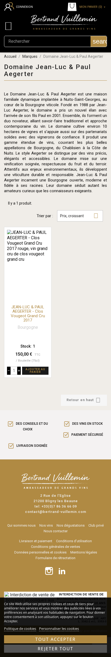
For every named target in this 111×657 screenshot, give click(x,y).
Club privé (96, 525)
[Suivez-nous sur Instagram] (49, 571)
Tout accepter (55, 639)
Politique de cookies (20, 628)
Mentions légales (83, 552)
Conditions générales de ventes (55, 547)
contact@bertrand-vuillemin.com (55, 512)
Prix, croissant (79, 215)
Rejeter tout (55, 649)
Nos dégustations (71, 525)
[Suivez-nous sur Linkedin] (62, 571)
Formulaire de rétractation (55, 558)
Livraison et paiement (35, 541)
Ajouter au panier (35, 370)
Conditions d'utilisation (74, 541)
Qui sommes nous (21, 525)
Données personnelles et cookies (40, 552)
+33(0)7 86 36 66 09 (59, 506)
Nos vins (46, 525)
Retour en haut (83, 400)
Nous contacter (56, 531)
